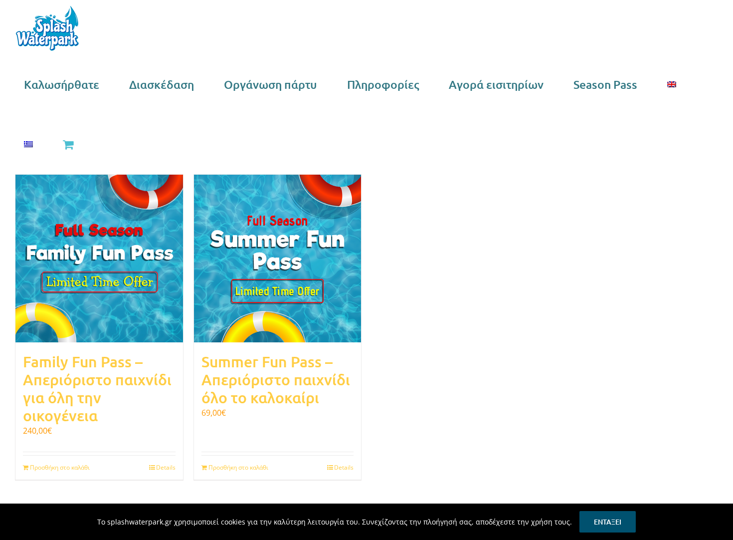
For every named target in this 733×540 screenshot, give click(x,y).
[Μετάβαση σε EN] (671, 84)
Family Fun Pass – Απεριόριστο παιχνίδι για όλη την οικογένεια (97, 388)
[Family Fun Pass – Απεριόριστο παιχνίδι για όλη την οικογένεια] (99, 258)
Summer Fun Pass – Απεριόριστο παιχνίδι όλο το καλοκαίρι (275, 379)
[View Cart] (68, 144)
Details (166, 467)
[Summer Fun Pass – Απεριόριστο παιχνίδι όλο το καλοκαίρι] (278, 258)
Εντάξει (607, 522)
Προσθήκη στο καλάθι (60, 467)
